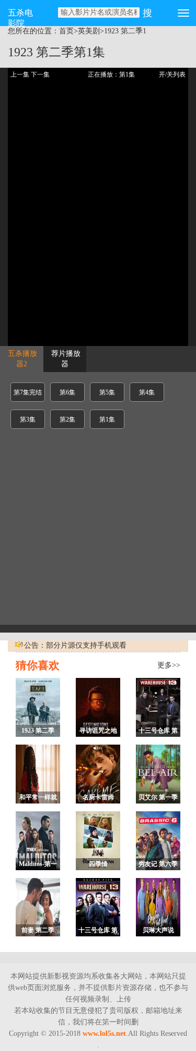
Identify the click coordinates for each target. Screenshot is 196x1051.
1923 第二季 (123, 31)
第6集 (67, 392)
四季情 (98, 864)
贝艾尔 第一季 (158, 797)
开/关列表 (172, 74)
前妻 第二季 (37, 930)
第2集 (67, 419)
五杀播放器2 (22, 359)
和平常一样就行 (38, 798)
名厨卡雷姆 (98, 797)
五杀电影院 (20, 17)
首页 (66, 31)
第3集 (28, 419)
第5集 (107, 392)
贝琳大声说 (158, 930)
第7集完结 (28, 392)
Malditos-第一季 (38, 865)
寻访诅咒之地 (98, 730)
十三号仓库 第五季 (98, 931)
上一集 (19, 74)
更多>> (168, 665)
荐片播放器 (65, 359)
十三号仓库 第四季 (158, 732)
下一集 (40, 74)
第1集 (107, 419)
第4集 (147, 392)
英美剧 (89, 31)
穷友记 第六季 (158, 864)
